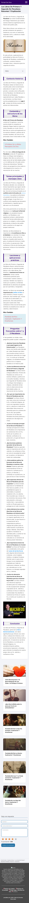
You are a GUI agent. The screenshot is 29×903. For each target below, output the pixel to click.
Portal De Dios (6, 2)
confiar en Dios (17, 292)
